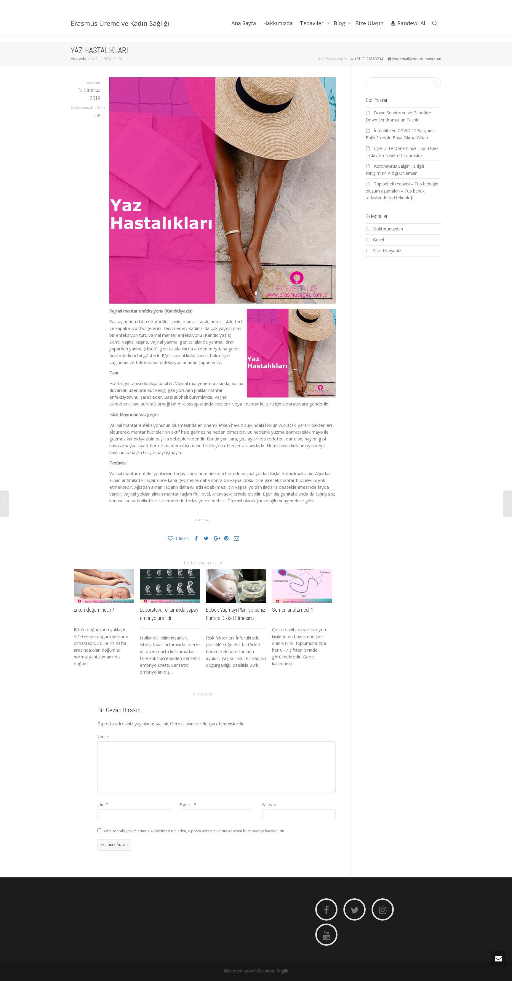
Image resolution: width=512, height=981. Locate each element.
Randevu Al (410, 23)
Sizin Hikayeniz (387, 251)
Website (269, 804)
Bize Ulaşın (369, 23)
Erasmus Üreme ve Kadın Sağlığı (120, 23)
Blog (340, 23)
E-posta (186, 804)
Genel (101, 107)
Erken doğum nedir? (94, 610)
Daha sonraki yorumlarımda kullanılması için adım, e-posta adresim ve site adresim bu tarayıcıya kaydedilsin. (194, 830)
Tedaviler (312, 23)
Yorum (103, 736)
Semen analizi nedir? (292, 610)
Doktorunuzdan (83, 107)
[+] (104, 586)
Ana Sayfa (243, 23)
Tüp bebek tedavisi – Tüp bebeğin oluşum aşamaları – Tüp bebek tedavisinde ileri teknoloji (402, 191)
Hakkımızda (278, 23)
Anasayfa (78, 58)
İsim (100, 804)
